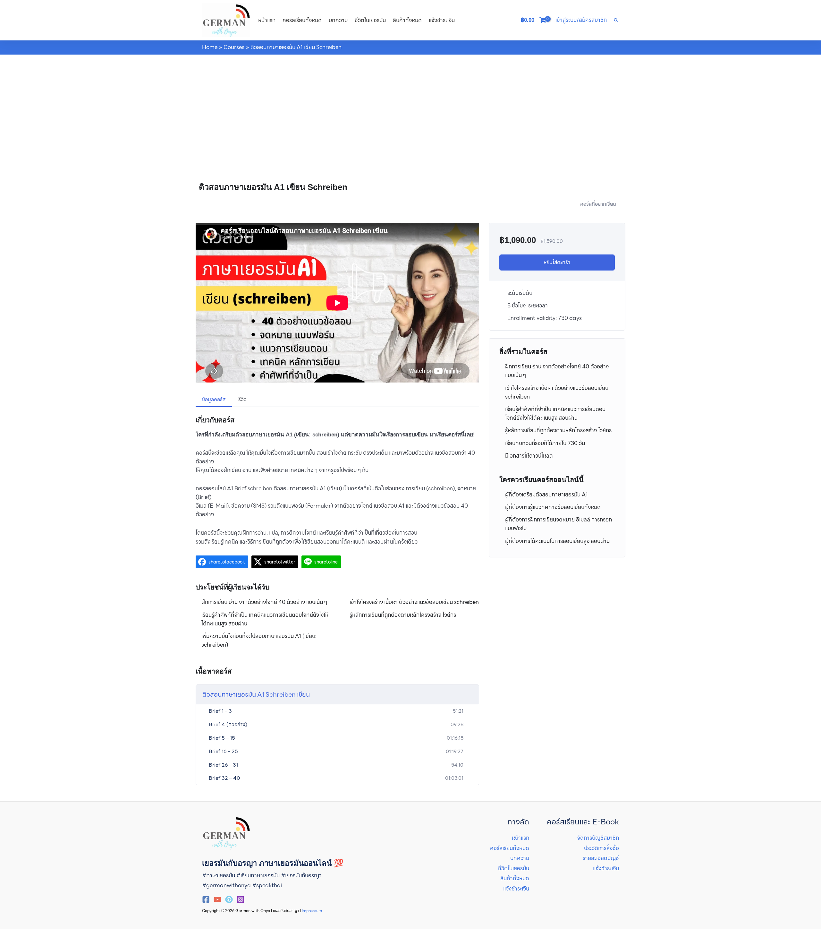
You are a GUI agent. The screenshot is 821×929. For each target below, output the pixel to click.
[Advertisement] (410, 103)
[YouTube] (217, 899)
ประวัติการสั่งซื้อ (601, 848)
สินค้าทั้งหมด (407, 20)
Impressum (312, 910)
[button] (616, 20)
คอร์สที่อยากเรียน (598, 204)
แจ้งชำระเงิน (442, 20)
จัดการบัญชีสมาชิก (598, 838)
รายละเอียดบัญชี (601, 858)
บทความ (338, 20)
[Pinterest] (229, 899)
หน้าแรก (266, 20)
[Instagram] (240, 899)
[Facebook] (206, 899)
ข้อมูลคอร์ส (213, 399)
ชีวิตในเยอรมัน (370, 20)
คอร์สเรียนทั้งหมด (302, 20)
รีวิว (242, 399)
